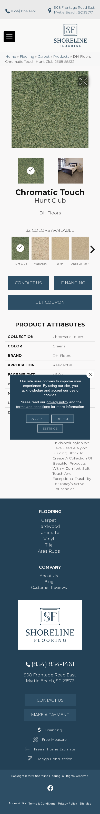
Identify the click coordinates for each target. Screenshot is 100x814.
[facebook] (50, 788)
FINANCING (73, 283)
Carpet (43, 56)
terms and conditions (33, 406)
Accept (38, 418)
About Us (49, 575)
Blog (48, 581)
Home (10, 56)
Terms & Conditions (41, 803)
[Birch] (60, 248)
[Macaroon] (40, 248)
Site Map (85, 803)
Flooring (27, 56)
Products (61, 56)
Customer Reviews (49, 587)
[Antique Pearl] (80, 248)
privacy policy (57, 402)
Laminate (48, 532)
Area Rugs (49, 551)
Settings (50, 428)
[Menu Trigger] (9, 36)
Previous (7, 168)
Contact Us (28, 283)
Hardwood (48, 526)
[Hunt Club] (20, 248)
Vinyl (49, 539)
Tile (49, 545)
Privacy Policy (67, 803)
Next (92, 168)
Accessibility (17, 803)
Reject (62, 418)
